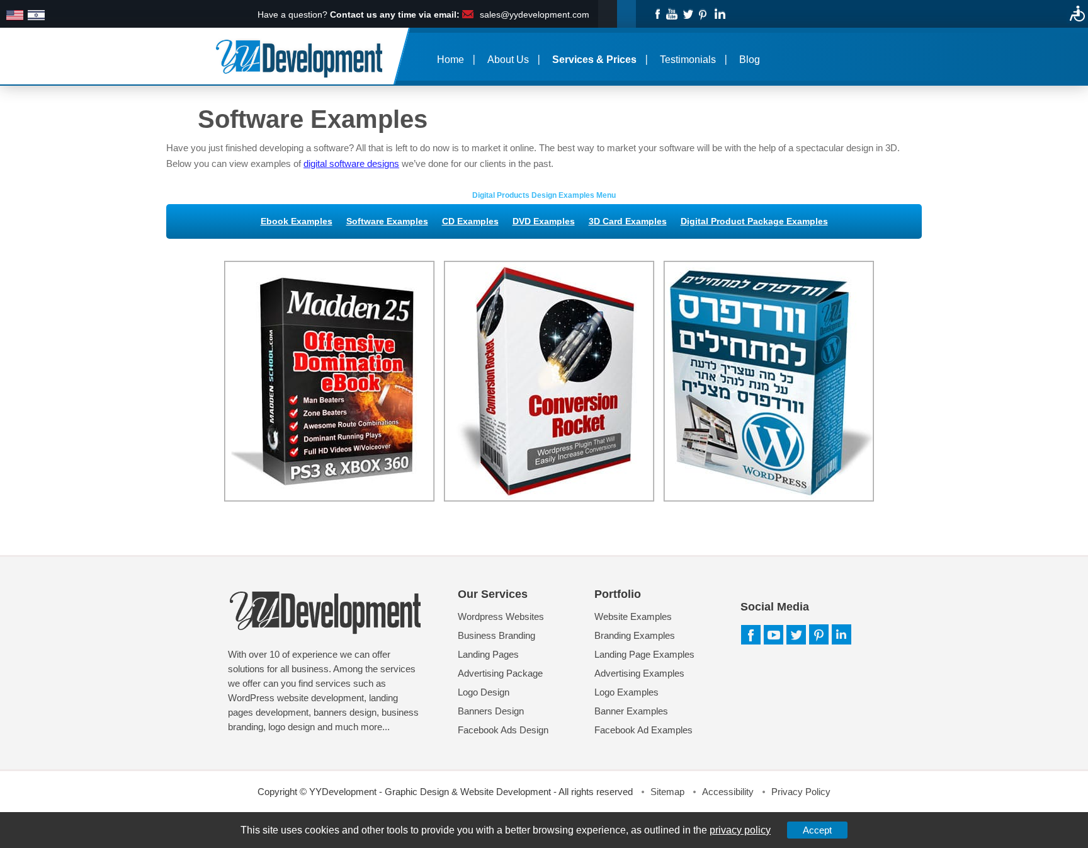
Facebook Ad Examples (643, 730)
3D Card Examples (628, 221)
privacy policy (740, 830)
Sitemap (667, 791)
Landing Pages (488, 654)
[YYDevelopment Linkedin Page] (719, 13)
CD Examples (470, 221)
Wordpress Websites (501, 616)
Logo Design (483, 692)
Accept (817, 830)
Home (450, 59)
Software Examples (387, 221)
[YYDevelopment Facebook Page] (656, 13)
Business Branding (496, 635)
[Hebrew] (36, 16)
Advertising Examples (639, 673)
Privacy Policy (800, 791)
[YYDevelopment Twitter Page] (688, 13)
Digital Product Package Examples (754, 221)
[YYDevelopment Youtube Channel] (672, 13)
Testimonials (688, 59)
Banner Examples (631, 711)
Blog (749, 59)
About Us (508, 59)
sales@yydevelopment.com (534, 14)
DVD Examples (544, 221)
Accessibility (728, 791)
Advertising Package (500, 673)
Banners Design (491, 711)
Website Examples (633, 616)
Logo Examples (626, 692)
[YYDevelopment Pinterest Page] (703, 13)
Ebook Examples (296, 221)
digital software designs (351, 163)
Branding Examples (634, 635)
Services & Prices (594, 59)
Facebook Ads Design (503, 730)
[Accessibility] (1077, 13)
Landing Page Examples (644, 654)
